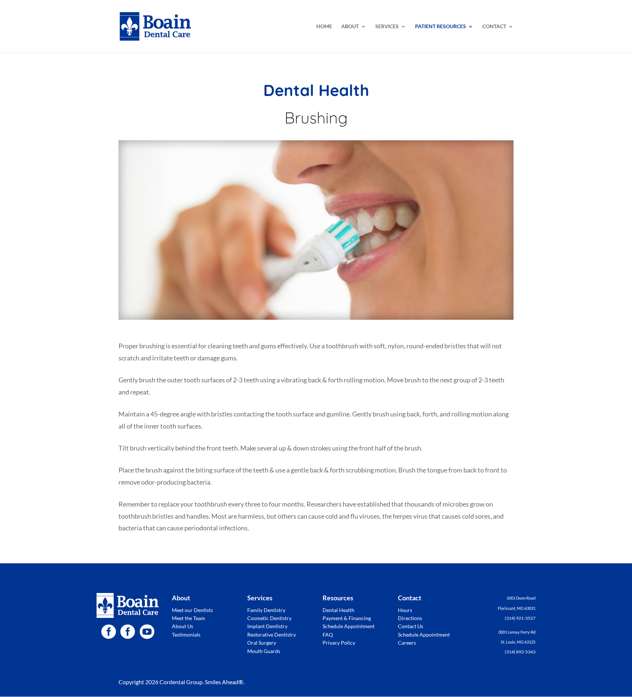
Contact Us (410, 626)
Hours (405, 610)
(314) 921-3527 (520, 618)
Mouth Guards (263, 651)
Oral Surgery (261, 642)
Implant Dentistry (267, 626)
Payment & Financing (347, 618)
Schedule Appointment (349, 626)
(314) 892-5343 (520, 652)
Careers (407, 642)
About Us (182, 626)
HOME (324, 26)
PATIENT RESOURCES (440, 26)
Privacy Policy (339, 642)
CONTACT (494, 26)
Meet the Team (188, 618)
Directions (410, 618)
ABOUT (350, 26)
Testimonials (186, 634)
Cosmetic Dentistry (269, 618)
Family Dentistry (266, 610)
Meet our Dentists (192, 610)
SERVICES (387, 26)
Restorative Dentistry (271, 634)
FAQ (328, 634)
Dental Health (338, 610)
